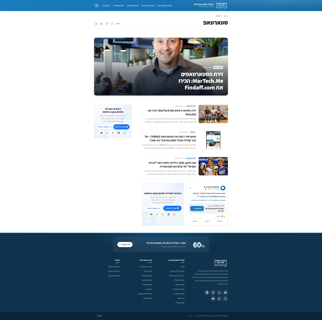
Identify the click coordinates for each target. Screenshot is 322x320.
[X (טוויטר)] (225, 298)
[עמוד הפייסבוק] (225, 292)
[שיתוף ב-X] (107, 24)
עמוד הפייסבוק (171, 208)
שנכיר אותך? (148, 271)
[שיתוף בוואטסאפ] (101, 24)
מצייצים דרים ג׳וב (113, 271)
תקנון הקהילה (180, 303)
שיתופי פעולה (180, 284)
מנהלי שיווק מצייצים (204, 4)
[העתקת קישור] (96, 24)
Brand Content (113, 275)
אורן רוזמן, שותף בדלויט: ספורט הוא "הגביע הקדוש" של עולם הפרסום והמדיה (172, 164)
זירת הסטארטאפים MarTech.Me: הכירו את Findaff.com (201, 80)
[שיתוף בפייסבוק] (112, 24)
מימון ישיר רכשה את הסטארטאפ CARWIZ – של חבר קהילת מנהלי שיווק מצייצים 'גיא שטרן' (170, 138)
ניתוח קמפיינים (118, 5)
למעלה (99, 316)
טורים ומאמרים (190, 158)
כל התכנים (106, 5)
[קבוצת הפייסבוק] (219, 292)
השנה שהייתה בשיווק (145, 293)
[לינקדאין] (168, 214)
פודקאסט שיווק (133, 5)
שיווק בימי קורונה (113, 266)
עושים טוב (148, 289)
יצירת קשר (181, 298)
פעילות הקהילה (179, 280)
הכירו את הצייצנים (148, 5)
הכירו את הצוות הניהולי (177, 275)
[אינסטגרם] (174, 214)
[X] (163, 214)
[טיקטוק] (157, 214)
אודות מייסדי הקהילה (177, 271)
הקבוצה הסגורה (152, 208)
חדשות (193, 132)
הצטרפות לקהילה (178, 289)
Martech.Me (218, 67)
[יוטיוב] (151, 214)
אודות (183, 266)
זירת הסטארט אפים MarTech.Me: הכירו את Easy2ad (172, 112)
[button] (96, 5)
